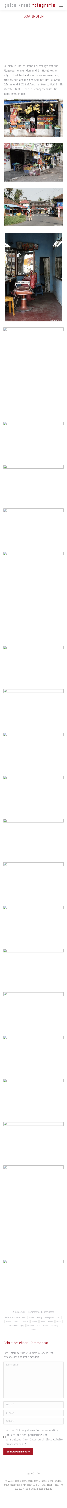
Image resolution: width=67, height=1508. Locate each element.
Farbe (31, 1318)
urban (33, 1329)
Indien (8, 1322)
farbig (39, 1318)
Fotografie (49, 1318)
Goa (58, 1318)
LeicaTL (25, 1322)
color (24, 1318)
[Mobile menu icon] (61, 5)
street (59, 1322)
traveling (54, 1325)
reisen (50, 1322)
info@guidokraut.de (41, 1488)
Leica (16, 1322)
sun (38, 1325)
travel (45, 1325)
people (34, 1322)
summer (30, 1325)
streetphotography (16, 1325)
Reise (43, 1322)
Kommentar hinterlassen (41, 1312)
